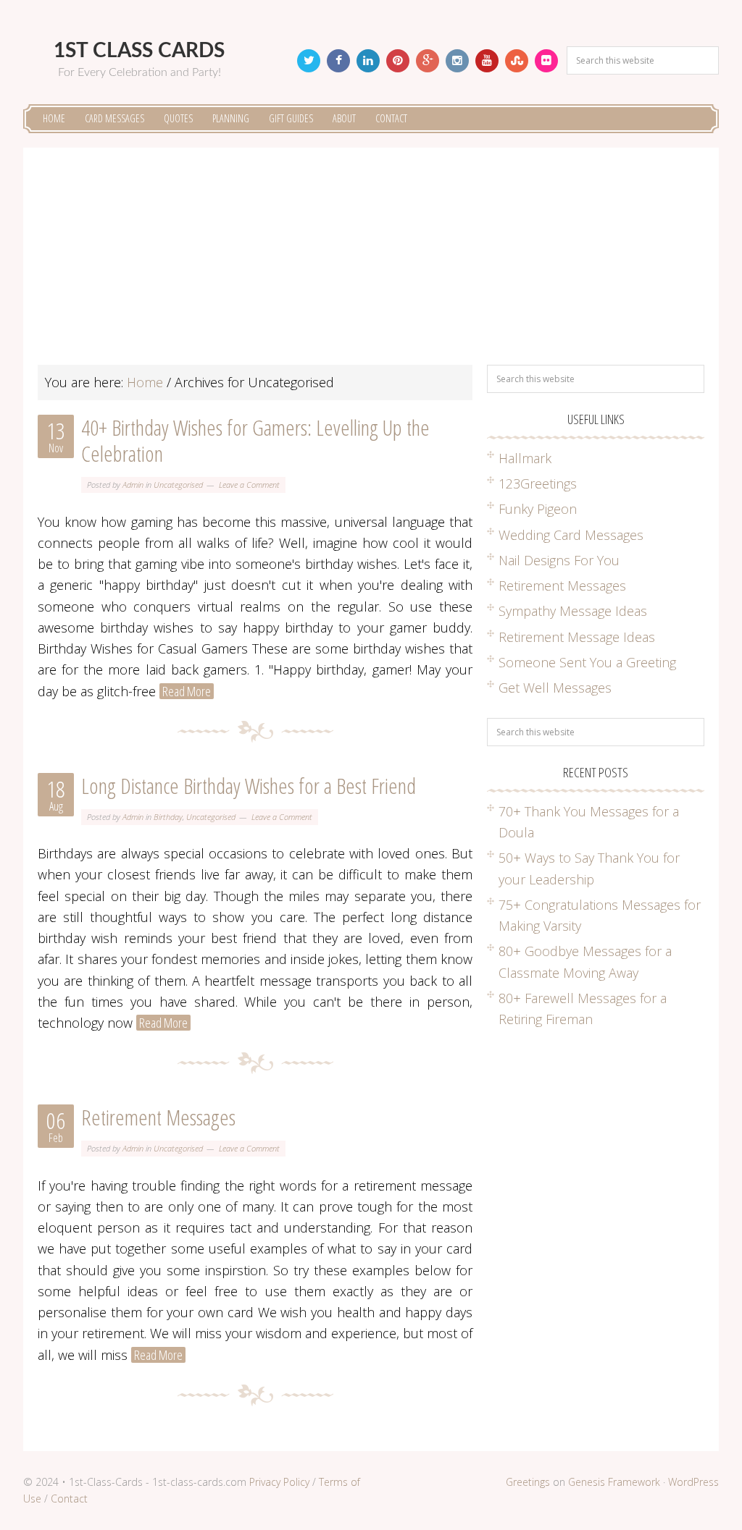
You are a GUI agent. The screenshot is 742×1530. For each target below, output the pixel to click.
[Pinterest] (397, 60)
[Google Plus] (427, 60)
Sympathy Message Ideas (573, 611)
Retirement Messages (158, 1117)
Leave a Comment (249, 484)
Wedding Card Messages (571, 535)
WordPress (693, 1482)
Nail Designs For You (559, 560)
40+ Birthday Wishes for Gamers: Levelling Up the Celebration (255, 440)
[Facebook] (338, 60)
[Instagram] (457, 60)
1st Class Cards (139, 51)
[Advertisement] (371, 263)
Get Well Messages (555, 687)
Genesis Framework (614, 1482)
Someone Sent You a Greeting (587, 662)
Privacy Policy (279, 1482)
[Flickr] (546, 60)
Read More (186, 691)
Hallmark (525, 458)
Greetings (528, 1482)
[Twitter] (308, 60)
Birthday (168, 816)
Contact (69, 1498)
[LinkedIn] (368, 60)
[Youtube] (487, 60)
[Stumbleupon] (516, 60)
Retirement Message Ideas (577, 637)
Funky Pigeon (538, 508)
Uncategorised (178, 484)
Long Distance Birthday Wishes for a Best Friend (248, 785)
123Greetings (538, 483)
